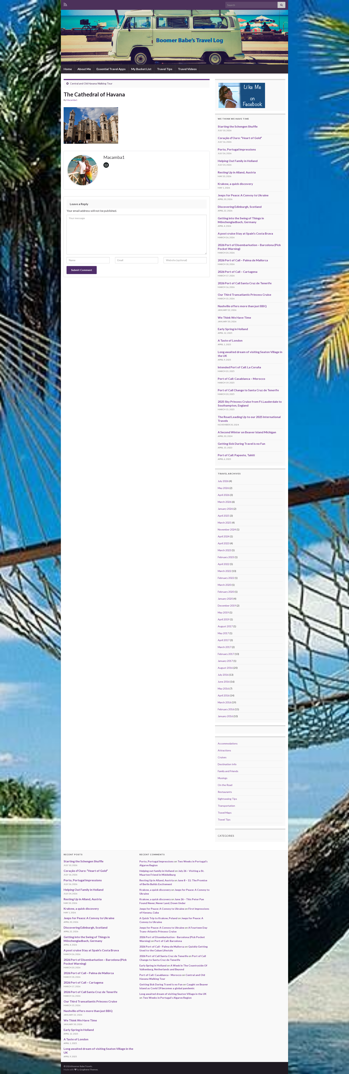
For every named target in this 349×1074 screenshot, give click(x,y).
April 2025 (223, 515)
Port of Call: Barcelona (168, 940)
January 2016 (225, 716)
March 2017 (224, 647)
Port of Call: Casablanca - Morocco (160, 974)
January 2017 (225, 660)
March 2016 (224, 702)
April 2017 (223, 640)
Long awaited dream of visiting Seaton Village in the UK (172, 993)
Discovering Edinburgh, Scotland (240, 206)
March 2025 (224, 522)
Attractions (224, 750)
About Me (84, 69)
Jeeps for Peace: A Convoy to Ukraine (243, 195)
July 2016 (223, 674)
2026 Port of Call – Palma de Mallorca (243, 260)
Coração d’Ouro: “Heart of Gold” (240, 138)
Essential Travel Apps (111, 69)
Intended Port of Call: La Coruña (239, 367)
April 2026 (223, 494)
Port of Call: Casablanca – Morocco (241, 378)
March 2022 (224, 570)
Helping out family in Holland (156, 870)
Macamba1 (72, 100)
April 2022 (223, 564)
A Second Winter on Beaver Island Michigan (247, 432)
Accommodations (228, 743)
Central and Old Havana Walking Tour (91, 83)
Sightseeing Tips (227, 798)
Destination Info (227, 764)
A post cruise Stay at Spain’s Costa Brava (245, 233)
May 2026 (223, 488)
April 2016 (223, 695)
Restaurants (225, 791)
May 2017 (223, 633)
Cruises (222, 757)
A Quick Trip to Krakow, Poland (158, 918)
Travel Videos (187, 69)
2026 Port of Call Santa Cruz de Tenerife (245, 283)
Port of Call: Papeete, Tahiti (236, 455)
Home (68, 69)
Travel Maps (225, 812)
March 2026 (224, 501)
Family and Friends (228, 771)
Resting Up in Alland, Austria (237, 172)
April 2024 (223, 536)
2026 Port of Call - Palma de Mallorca (161, 946)
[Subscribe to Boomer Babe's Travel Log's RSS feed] (65, 4)
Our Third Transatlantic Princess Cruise (244, 294)
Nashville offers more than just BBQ (242, 306)
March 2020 (224, 584)
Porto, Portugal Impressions (237, 149)
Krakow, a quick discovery (235, 183)
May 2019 (223, 612)
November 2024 (227, 529)
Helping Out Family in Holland (238, 161)
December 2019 (227, 605)
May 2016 (223, 688)
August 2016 (225, 667)
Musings (222, 778)
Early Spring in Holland (233, 329)
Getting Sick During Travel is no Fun (241, 443)
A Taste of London (230, 340)
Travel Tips (164, 69)
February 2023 (226, 557)
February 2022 (226, 577)
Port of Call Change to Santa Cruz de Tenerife (248, 390)
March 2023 (224, 550)
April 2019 (223, 619)
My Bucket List (141, 69)
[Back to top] (340, 1065)
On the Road (225, 784)
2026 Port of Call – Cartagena (237, 271)
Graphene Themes (89, 1069)
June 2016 (224, 681)
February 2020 (226, 591)
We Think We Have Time (234, 317)
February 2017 (226, 653)
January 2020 (225, 598)
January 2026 (225, 508)
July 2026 (223, 481)
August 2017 (225, 626)
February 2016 (226, 709)
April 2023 (223, 543)
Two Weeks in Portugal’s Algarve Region (167, 997)
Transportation (226, 805)
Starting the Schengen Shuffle (238, 126)
